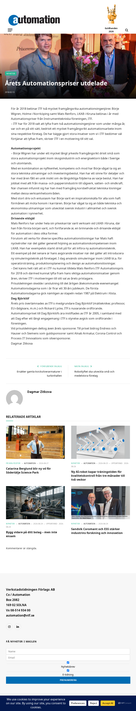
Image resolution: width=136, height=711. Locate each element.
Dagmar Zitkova (39, 392)
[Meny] (10, 30)
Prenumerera (68, 680)
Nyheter (10, 73)
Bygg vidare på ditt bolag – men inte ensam (31, 534)
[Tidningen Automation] (39, 19)
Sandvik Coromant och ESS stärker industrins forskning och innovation (97, 531)
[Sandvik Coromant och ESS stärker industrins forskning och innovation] (100, 502)
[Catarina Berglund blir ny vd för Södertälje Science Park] (35, 442)
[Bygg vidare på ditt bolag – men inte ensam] (35, 502)
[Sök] (126, 30)
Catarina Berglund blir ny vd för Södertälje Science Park (28, 470)
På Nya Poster (13, 463)
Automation (30, 463)
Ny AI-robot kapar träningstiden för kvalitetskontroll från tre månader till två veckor (98, 476)
